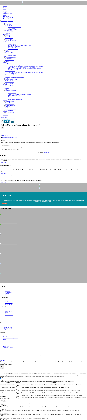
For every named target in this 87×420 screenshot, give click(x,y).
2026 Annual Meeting (7, 328)
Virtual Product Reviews (8, 347)
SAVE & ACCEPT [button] (4, 419)
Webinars (7, 313)
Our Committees (8, 294)
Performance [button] (2, 404)
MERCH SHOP (6, 16)
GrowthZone (46, 152)
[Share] (2, 127)
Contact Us (7, 293)
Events (6, 312)
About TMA (7, 291)
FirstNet (4, 339)
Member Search (6, 346)
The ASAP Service (7, 336)
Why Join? (7, 301)
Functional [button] (2, 400)
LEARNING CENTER (8, 17)
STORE (4, 15)
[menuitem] (45, 11)
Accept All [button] (9, 364)
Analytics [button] (2, 408)
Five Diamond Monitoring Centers (10, 338)
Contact (4, 12)
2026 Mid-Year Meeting (8, 327)
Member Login (6, 18)
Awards (4, 329)
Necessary (4, 378)
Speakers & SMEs (9, 315)
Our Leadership (8, 292)
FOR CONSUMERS (7, 13)
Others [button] (1, 415)
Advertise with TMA (5, 190)
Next (5, 212)
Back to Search (4, 117)
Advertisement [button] (3, 411)
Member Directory (9, 303)
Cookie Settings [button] (3, 364)
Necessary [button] (2, 377)
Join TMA (5, 11)
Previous (2, 212)
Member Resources (9, 304)
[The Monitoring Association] (6, 21)
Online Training (8, 311)
